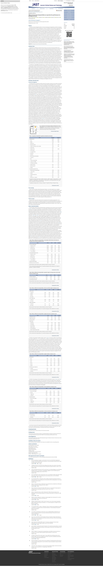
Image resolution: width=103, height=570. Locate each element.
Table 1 (43, 118)
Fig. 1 (35, 94)
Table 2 (30, 208)
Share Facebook (69, 17)
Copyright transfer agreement (71, 558)
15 (59, 222)
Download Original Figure (55, 131)
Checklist (69, 557)
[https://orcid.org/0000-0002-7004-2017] (34, 18)
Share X (69, 19)
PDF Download (69, 10)
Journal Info (33, 8)
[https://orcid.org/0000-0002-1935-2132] (60, 17)
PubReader (69, 12)
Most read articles (54, 557)
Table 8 (60, 379)
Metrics (30, 0)
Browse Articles (42, 8)
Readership (45, 556)
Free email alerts (69, 559)
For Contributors (60, 8)
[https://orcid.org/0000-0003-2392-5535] (55, 17)
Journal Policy (51, 8)
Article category (54, 559)
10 (57, 64)
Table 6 (48, 337)
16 (38, 237)
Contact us (55, 0)
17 (39, 237)
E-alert (33, 0)
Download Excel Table (55, 185)
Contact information (46, 557)
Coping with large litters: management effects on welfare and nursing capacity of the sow (68, 51)
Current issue (53, 556)
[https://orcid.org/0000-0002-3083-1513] (37, 17)
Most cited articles (54, 558)
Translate (73, 0)
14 (40, 220)
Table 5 (37, 215)
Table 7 (56, 379)
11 (53, 72)
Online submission (37, 0)
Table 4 (34, 215)
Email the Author (69, 15)
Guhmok (63, 564)
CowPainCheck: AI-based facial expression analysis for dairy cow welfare (69, 60)
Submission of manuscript (70, 556)
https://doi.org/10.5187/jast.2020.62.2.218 (36, 11)
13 (50, 196)
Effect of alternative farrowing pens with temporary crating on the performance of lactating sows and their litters (69, 47)
